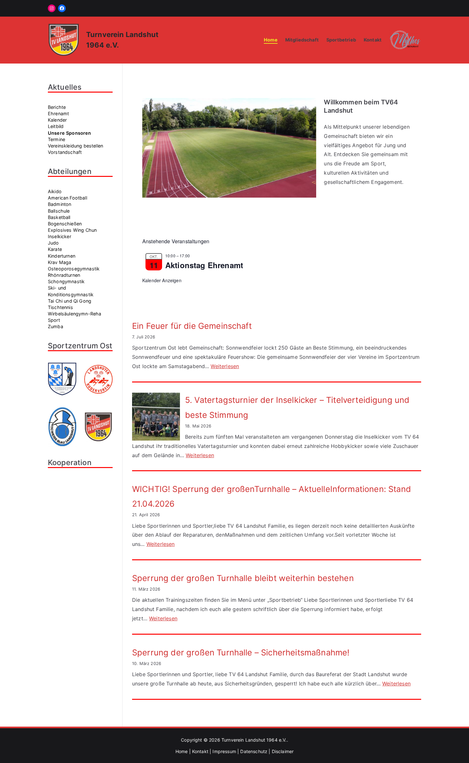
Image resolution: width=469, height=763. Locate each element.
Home (271, 39)
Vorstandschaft (65, 152)
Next (308, 146)
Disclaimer (283, 751)
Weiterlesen (225, 366)
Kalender (57, 120)
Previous (150, 146)
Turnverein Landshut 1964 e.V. (254, 740)
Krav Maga (59, 262)
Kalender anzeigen (162, 280)
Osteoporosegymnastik (74, 268)
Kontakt (373, 39)
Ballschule (59, 211)
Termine (56, 139)
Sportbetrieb (341, 39)
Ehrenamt (58, 113)
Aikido (55, 191)
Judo (53, 243)
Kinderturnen (61, 256)
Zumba (55, 326)
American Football (67, 197)
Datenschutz (253, 751)
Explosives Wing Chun (72, 230)
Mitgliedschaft (302, 39)
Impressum (224, 751)
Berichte (57, 107)
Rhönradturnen (64, 275)
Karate (55, 249)
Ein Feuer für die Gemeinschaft (192, 326)
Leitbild (55, 126)
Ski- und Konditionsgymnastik (70, 291)
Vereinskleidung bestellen (75, 145)
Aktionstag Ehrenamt (204, 265)
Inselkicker (59, 236)
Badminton (59, 204)
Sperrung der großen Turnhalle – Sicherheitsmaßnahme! (240, 652)
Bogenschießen (65, 223)
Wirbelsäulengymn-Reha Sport (74, 317)
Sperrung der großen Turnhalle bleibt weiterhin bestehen (243, 578)
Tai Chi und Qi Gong (69, 301)
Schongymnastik (66, 281)
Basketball (59, 217)
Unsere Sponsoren (69, 133)
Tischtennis (60, 307)
